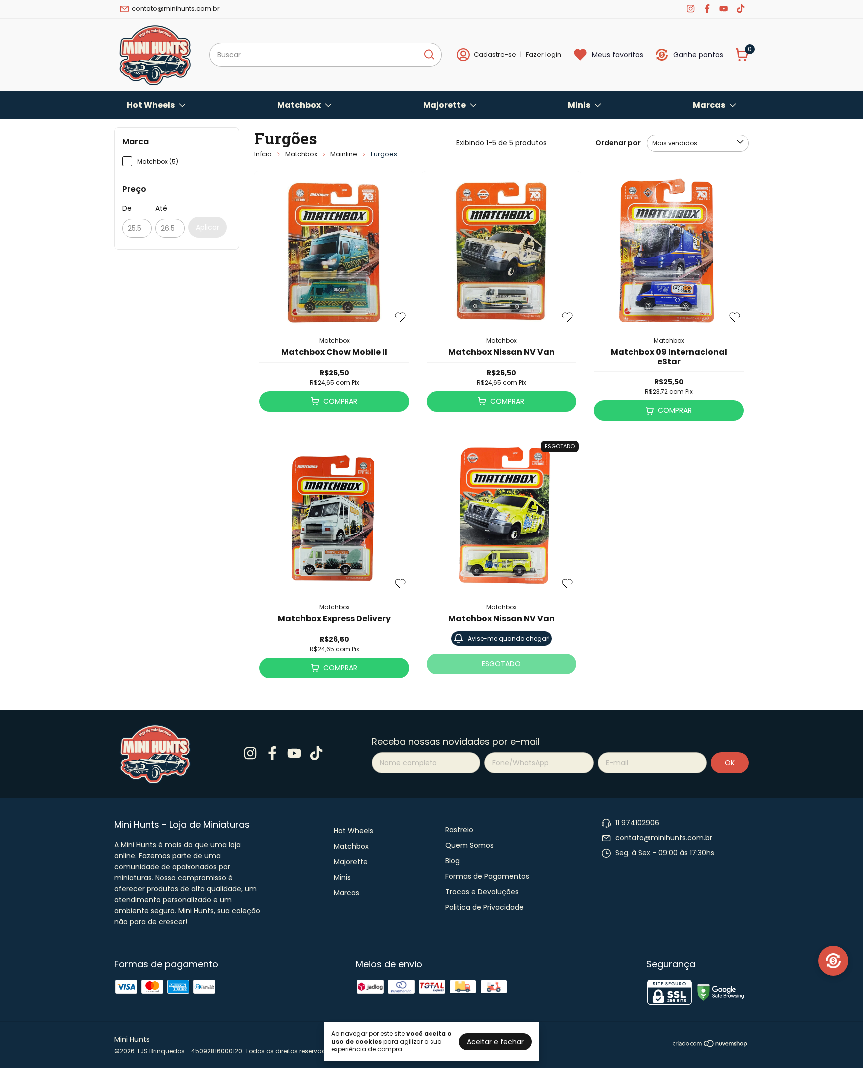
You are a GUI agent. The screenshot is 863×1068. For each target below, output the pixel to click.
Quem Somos (469, 845)
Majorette (444, 105)
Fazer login (543, 54)
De (127, 208)
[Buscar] (428, 54)
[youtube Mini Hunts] (723, 9)
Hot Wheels (151, 105)
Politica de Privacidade (484, 907)
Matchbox (299, 105)
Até (161, 208)
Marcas (709, 105)
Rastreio (459, 830)
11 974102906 (637, 823)
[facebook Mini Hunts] (707, 9)
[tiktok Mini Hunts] (740, 9)
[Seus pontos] (833, 961)
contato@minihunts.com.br (176, 8)
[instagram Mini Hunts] (690, 9)
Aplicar (207, 227)
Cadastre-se (495, 54)
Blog (452, 861)
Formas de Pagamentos (487, 876)
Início (263, 154)
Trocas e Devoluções (482, 892)
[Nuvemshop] (710, 1045)
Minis (579, 105)
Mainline (343, 154)
